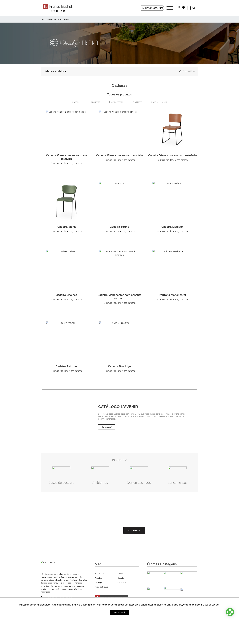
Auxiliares (137, 102)
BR (178, 7)
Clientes (121, 574)
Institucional (99, 574)
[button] (44, 417)
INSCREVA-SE (134, 530)
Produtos (98, 578)
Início (42, 19)
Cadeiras (76, 102)
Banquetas (95, 102)
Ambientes (100, 483)
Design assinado (139, 483)
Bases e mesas (116, 102)
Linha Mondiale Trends (53, 19)
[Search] (193, 8)
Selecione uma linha (54, 71)
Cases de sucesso (61, 483)
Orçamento (122, 582)
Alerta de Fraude (101, 587)
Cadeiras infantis (159, 102)
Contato (121, 578)
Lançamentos (177, 483)
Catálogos (99, 582)
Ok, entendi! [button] (119, 612)
